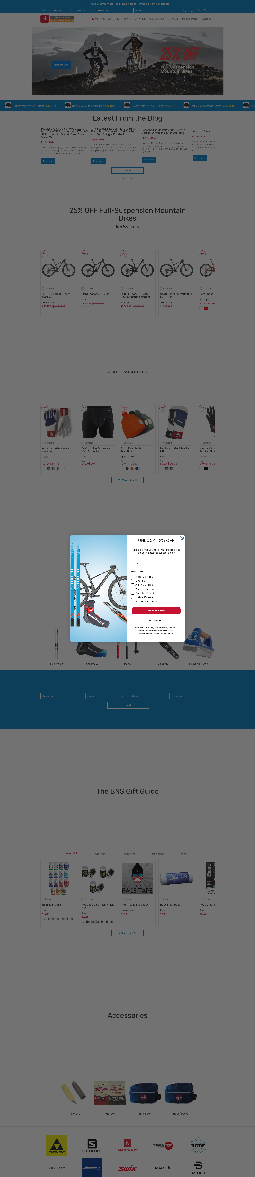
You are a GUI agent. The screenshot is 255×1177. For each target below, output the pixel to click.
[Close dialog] (182, 538)
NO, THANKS (156, 620)
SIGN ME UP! (156, 610)
